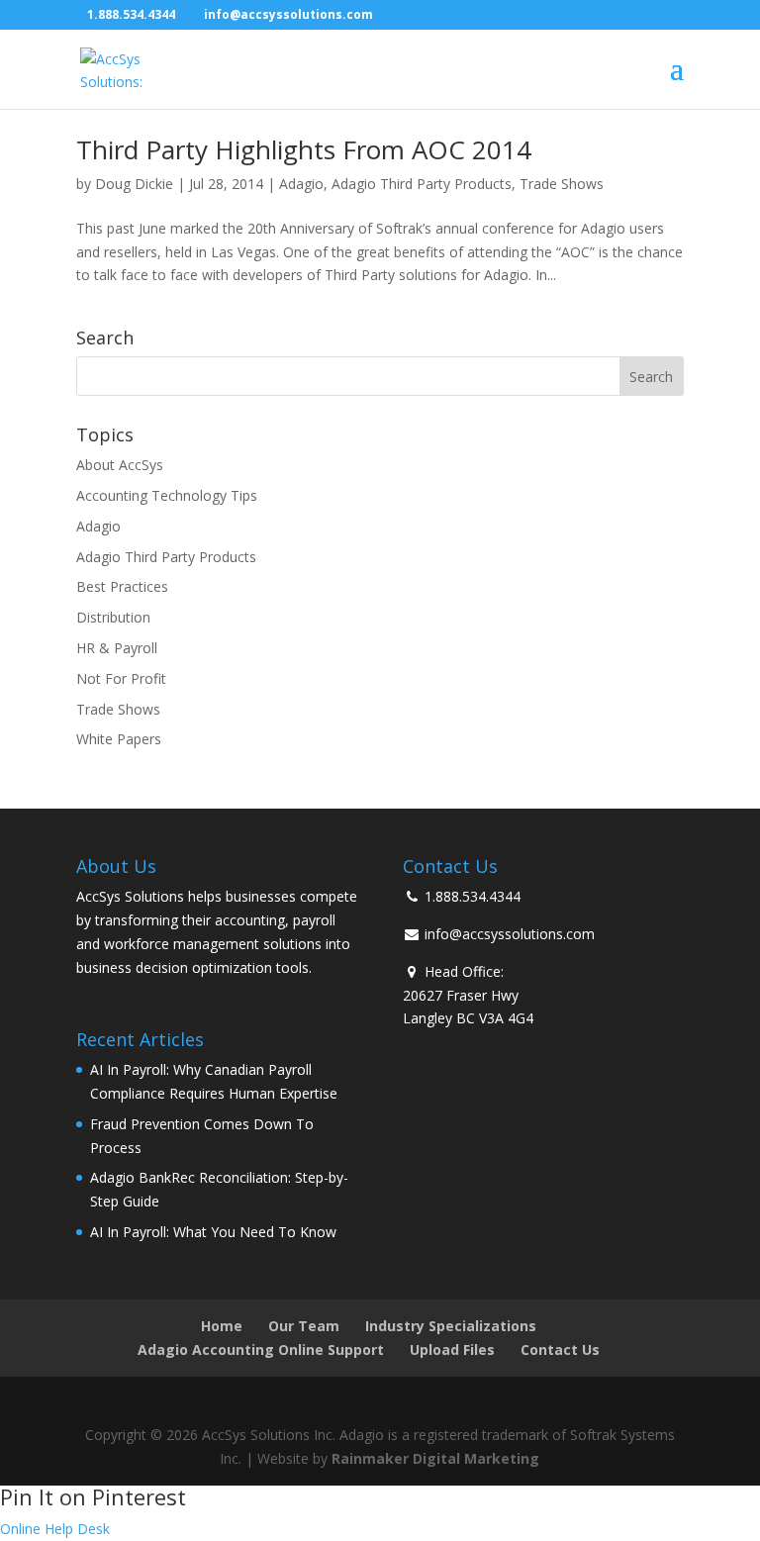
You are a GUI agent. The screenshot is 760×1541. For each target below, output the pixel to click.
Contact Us (560, 1349)
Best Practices (122, 586)
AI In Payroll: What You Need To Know (213, 1231)
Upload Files (452, 1349)
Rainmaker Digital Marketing (435, 1458)
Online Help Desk (55, 1528)
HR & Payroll (116, 647)
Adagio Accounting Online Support (261, 1349)
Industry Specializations (450, 1325)
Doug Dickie (134, 183)
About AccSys (119, 464)
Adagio (301, 183)
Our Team (303, 1325)
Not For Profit (121, 678)
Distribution (113, 617)
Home (221, 1325)
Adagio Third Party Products (422, 183)
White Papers (118, 738)
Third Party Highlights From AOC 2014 (303, 149)
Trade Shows (562, 183)
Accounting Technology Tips (166, 495)
